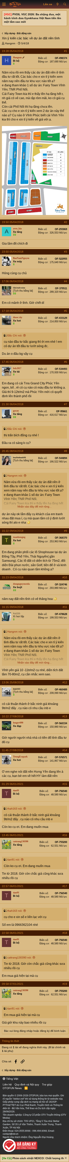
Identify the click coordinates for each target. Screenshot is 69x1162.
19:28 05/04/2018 (12, 51)
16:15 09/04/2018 (12, 606)
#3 (65, 251)
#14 (64, 750)
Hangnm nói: (15, 475)
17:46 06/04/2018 (12, 361)
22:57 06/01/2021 (12, 886)
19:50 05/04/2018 (12, 222)
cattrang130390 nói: (19, 957)
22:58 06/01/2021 (12, 932)
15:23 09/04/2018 (12, 577)
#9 (65, 530)
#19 (64, 983)
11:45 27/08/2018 (12, 750)
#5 (65, 310)
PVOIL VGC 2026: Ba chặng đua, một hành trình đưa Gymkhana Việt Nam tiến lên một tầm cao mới (32, 18)
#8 (65, 451)
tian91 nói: (13, 859)
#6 (65, 361)
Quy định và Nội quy (27, 1084)
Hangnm (10, 43)
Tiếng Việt (11, 1078)
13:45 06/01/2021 (12, 835)
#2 (65, 222)
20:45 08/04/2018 (12, 451)
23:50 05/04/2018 (12, 251)
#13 (64, 716)
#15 (64, 783)
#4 (65, 281)
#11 (65, 606)
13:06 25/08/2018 (12, 682)
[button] (4, 4)
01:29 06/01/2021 (12, 783)
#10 (64, 577)
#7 (65, 404)
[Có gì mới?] (57, 4)
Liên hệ (7, 1084)
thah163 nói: (14, 808)
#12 (64, 682)
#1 (65, 51)
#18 (64, 932)
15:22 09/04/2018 (12, 530)
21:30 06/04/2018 (12, 404)
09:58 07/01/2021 (12, 983)
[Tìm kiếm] (64, 4)
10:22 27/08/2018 (12, 716)
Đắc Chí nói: (14, 335)
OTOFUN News (12, 1088)
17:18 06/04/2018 (12, 310)
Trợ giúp (47, 1084)
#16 (64, 835)
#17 (64, 886)
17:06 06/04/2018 (12, 281)
